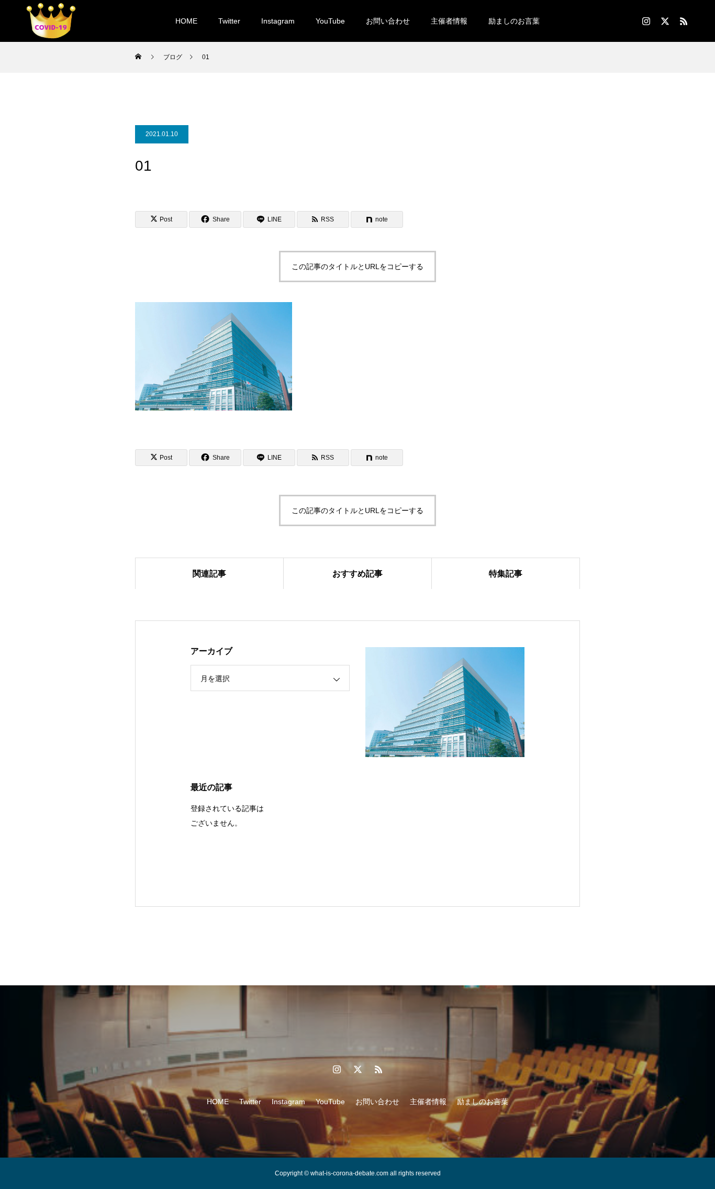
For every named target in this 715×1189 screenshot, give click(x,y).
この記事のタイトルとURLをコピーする (357, 266)
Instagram (278, 21)
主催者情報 (449, 21)
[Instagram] (646, 21)
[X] (665, 21)
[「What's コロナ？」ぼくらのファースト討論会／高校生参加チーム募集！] (51, 21)
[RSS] (683, 21)
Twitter (229, 21)
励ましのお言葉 (514, 21)
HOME (186, 21)
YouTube (330, 21)
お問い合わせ (388, 21)
